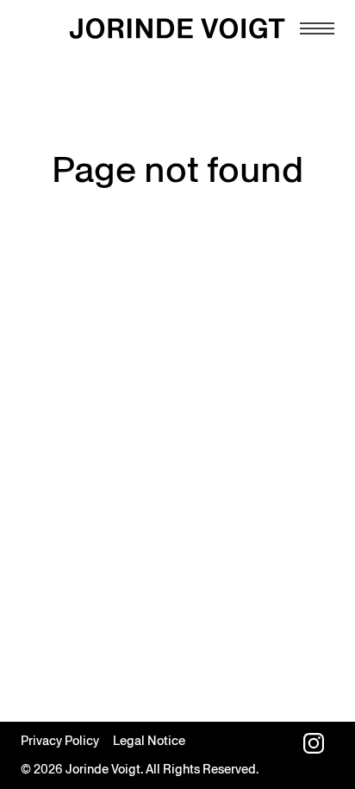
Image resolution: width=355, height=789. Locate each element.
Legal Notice (149, 740)
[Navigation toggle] (317, 28)
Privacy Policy (60, 740)
